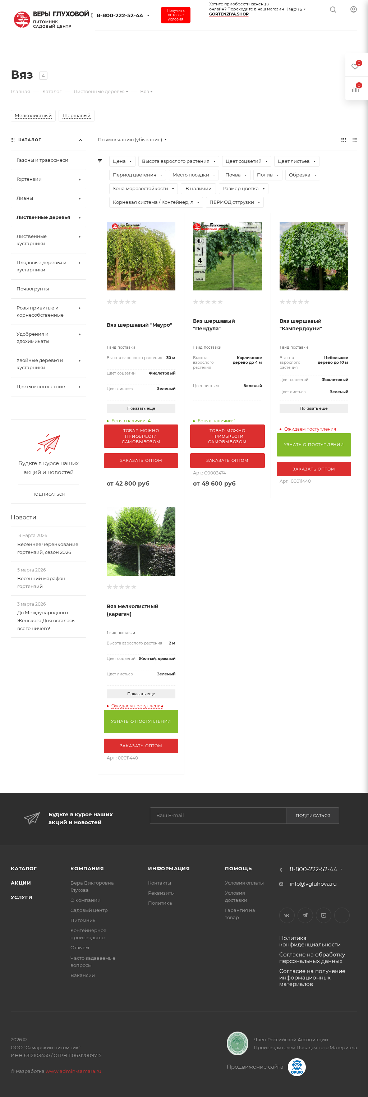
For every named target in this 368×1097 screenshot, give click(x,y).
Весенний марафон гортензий (41, 582)
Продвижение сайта (256, 1066)
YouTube (323, 915)
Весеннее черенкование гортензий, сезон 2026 (47, 548)
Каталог (24, 868)
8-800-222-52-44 (120, 15)
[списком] (355, 140)
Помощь (238, 868)
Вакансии (82, 975)
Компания (87, 868)
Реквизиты (161, 893)
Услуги (22, 897)
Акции (21, 883)
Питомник (83, 920)
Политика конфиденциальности (310, 941)
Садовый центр (89, 910)
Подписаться (313, 815)
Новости (23, 517)
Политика (160, 903)
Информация (169, 868)
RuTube (342, 915)
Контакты (159, 883)
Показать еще (141, 408)
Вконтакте (287, 915)
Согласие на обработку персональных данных (312, 957)
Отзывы (79, 947)
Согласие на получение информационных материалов (312, 977)
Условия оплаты (244, 883)
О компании (85, 900)
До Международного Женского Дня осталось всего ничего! (45, 620)
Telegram (305, 915)
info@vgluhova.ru (313, 883)
